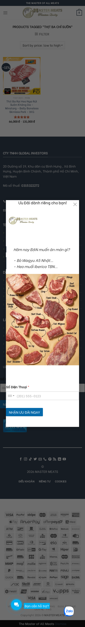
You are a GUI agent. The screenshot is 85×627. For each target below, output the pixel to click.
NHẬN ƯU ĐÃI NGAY (24, 412)
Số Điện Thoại (17, 387)
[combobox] (10, 396)
